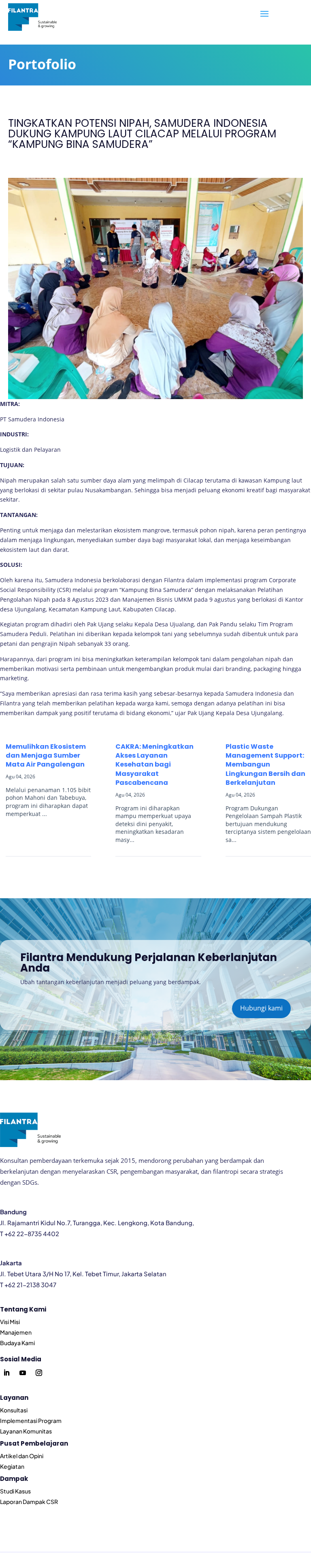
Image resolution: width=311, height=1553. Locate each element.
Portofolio (42, 64)
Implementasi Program (31, 1420)
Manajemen (16, 1332)
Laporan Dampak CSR (29, 1501)
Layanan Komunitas (26, 1431)
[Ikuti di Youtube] (22, 1372)
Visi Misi (10, 1321)
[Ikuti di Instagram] (38, 1372)
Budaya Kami (17, 1342)
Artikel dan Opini (21, 1455)
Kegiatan (12, 1466)
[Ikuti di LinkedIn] (6, 1372)
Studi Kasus (15, 1491)
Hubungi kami (261, 1008)
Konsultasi (14, 1410)
